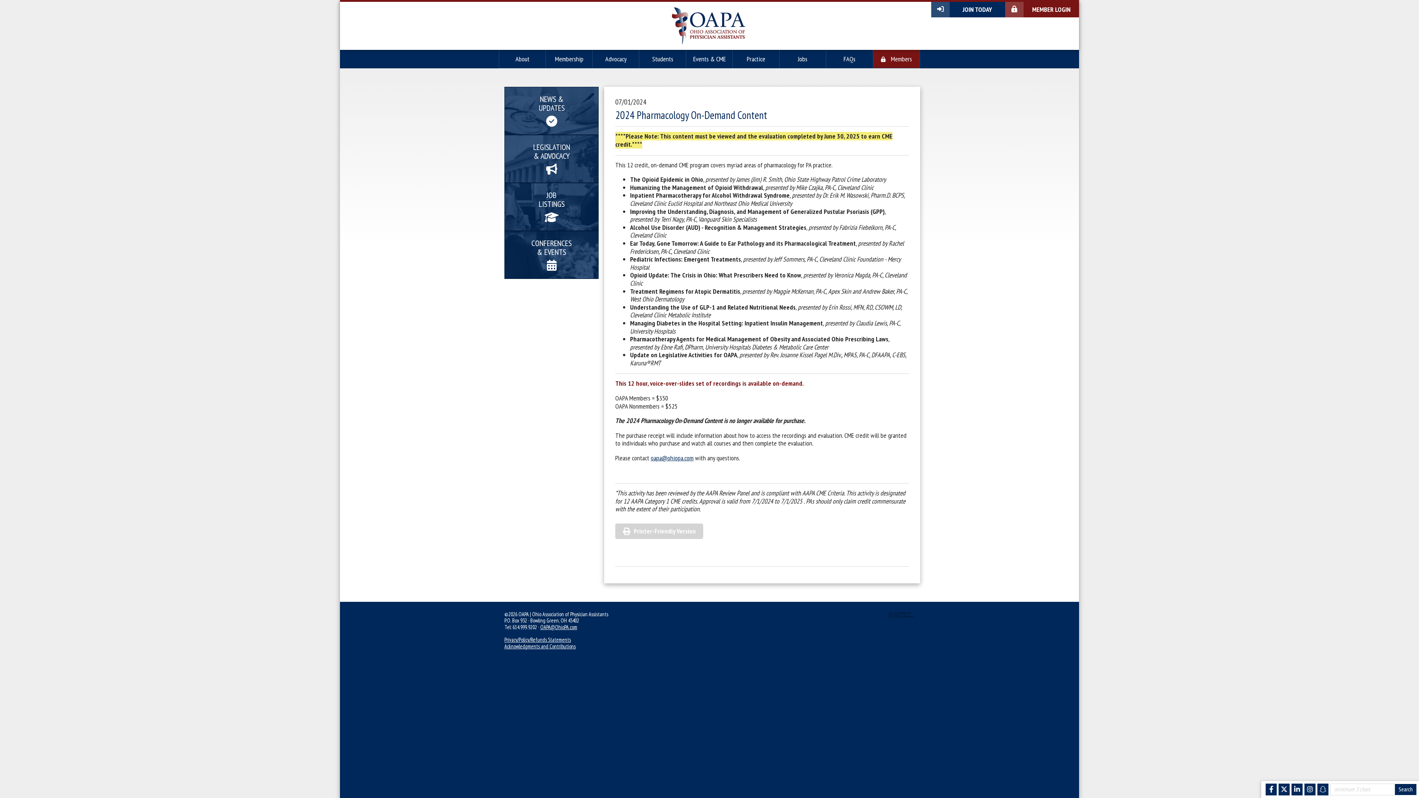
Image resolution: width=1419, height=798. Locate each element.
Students (662, 59)
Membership (569, 59)
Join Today (977, 9)
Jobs (802, 59)
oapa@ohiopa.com (672, 458)
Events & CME (709, 59)
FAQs (849, 59)
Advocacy (616, 59)
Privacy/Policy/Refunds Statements (537, 639)
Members (900, 59)
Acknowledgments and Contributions (540, 646)
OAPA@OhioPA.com (558, 627)
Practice (756, 59)
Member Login (1051, 9)
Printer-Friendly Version (665, 531)
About (522, 59)
